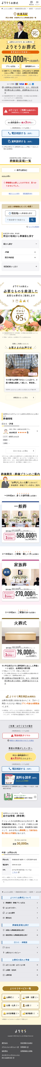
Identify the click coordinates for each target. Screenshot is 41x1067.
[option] (20, 902)
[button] (11, 66)
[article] (20, 436)
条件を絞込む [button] (22, 170)
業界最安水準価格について (24, 100)
